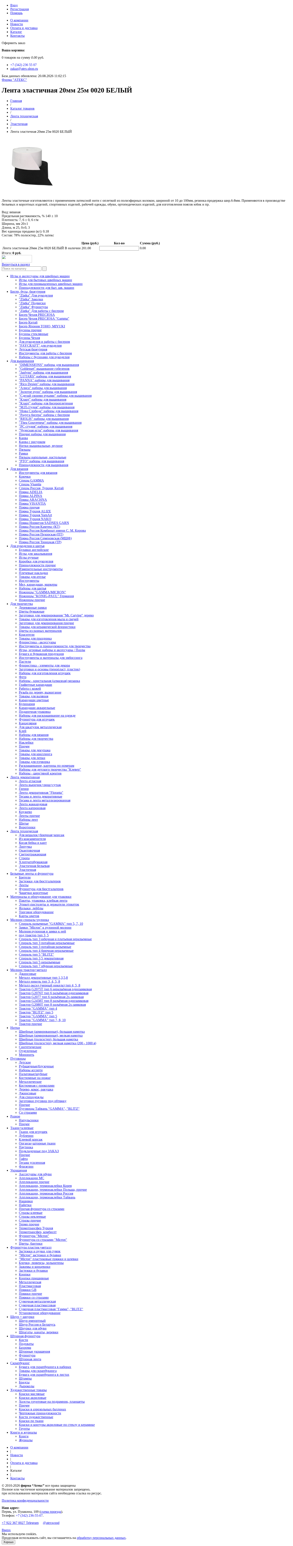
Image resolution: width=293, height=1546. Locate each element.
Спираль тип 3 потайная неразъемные (47, 943)
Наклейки (26, 742)
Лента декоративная (25, 777)
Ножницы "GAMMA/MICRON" (42, 592)
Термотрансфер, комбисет (38, 1232)
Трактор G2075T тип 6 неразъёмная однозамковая (55, 989)
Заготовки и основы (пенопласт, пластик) (49, 669)
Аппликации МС (31, 1178)
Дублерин (26, 1135)
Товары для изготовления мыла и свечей (49, 619)
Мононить (26, 1055)
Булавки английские (34, 550)
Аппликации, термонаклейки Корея (45, 1186)
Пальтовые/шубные (33, 1074)
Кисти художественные (36, 1417)
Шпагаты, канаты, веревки (38, 1332)
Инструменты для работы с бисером (45, 353)
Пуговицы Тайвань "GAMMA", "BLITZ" (49, 1108)
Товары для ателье (32, 577)
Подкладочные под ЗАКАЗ (39, 1151)
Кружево (25, 812)
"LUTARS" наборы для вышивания (45, 376)
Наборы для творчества (36, 738)
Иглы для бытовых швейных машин (45, 280)
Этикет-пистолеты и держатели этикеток (49, 904)
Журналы (26, 1440)
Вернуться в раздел (16, 264)
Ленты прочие (29, 816)
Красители (27, 634)
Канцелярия (27, 723)
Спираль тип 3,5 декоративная (41, 958)
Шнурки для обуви (33, 1328)
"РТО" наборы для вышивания (41, 461)
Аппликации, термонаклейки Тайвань (47, 1197)
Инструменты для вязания (38, 473)
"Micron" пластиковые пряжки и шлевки (48, 1259)
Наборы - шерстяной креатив (40, 773)
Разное (15, 1116)
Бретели (25, 877)
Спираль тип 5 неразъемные (39, 962)
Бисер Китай (28, 322)
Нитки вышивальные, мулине (41, 446)
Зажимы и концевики (34, 1266)
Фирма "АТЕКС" (14, 80)
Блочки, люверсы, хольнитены (41, 1263)
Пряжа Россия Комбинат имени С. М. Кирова (52, 530)
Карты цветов (29, 916)
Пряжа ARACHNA (33, 499)
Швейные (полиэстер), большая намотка (48, 1039)
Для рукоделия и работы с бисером (44, 341)
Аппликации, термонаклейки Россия (46, 1193)
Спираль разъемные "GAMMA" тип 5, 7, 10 (51, 923)
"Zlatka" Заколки (31, 299)
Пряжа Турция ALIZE (35, 511)
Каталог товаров (22, 108)
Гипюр (24, 789)
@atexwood (51, 1523)
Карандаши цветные (34, 700)
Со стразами (28, 1112)
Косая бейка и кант (33, 843)
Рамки (23, 453)
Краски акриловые (32, 1398)
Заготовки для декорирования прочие (46, 623)
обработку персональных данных (101, 1538)
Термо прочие (29, 1224)
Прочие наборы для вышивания (42, 434)
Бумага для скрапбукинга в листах (44, 1374)
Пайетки (25, 1205)
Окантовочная (29, 850)
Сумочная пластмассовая (37, 1305)
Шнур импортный (32, 1320)
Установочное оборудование (39, 1313)
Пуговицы (18, 1058)
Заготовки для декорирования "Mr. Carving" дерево (56, 615)
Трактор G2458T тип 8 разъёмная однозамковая (53, 1001)
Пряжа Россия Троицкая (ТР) (40, 542)
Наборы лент (28, 819)
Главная (16, 101)
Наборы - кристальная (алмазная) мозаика (49, 681)
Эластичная (18, 124)
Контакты (17, 35)
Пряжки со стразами (34, 1297)
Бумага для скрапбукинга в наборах (45, 1367)
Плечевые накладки (33, 573)
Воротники (27, 827)
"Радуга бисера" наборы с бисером (44, 415)
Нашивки (26, 1201)
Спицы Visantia (30, 484)
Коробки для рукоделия (36, 561)
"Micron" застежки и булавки (40, 1255)
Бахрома (25, 1347)
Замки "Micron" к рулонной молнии (45, 927)
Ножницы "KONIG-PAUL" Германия (46, 596)
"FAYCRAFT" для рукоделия (40, 345)
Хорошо (8, 1542)
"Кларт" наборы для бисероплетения (46, 403)
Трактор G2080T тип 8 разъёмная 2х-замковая (52, 1004)
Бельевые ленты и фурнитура (31, 873)
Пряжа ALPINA (30, 496)
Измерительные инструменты (41, 569)
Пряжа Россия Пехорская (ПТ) (41, 534)
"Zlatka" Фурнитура (33, 307)
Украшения (18, 1170)
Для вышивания (22, 361)
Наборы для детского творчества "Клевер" (50, 769)
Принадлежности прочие (37, 565)
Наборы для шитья (32, 588)
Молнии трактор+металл (28, 970)
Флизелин (26, 1166)
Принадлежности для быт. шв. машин (46, 288)
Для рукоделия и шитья (27, 546)
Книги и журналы (23, 1432)
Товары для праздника (35, 638)
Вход (14, 5)
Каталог (16, 32)
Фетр (22, 677)
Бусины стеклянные (33, 334)
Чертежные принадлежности (40, 1413)
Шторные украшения (34, 1351)
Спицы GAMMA (31, 480)
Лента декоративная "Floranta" (41, 792)
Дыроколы (26, 1386)
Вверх (6, 1530)
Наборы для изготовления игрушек (45, 673)
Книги (24, 1436)
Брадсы (24, 1382)
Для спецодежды (31, 1097)
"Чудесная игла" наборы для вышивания (48, 430)
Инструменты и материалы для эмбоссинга (50, 658)
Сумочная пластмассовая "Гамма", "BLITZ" (51, 1309)
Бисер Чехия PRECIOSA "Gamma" (44, 318)
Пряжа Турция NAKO (35, 519)
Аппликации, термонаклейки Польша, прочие (53, 1189)
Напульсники (29, 1120)
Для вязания (19, 469)
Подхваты (26, 1344)
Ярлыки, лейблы (31, 908)
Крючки (25, 476)
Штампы (25, 1378)
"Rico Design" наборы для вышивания (46, 384)
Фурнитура (27, 1355)
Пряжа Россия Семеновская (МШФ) (45, 538)
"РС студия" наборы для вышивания (45, 426)
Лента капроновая (32, 808)
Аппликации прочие (34, 1182)
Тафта (23, 1159)
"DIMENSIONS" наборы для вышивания (49, 365)
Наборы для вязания (33, 735)
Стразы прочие (30, 1220)
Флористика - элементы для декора (44, 665)
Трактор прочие (30, 1024)
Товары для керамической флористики (47, 627)
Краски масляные (32, 1394)
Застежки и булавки (33, 1270)
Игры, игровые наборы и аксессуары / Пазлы (52, 650)
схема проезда (51, 1511)
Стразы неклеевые (32, 1216)
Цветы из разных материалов (40, 631)
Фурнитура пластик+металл (30, 1247)
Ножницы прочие (32, 600)
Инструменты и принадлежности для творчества (55, 646)
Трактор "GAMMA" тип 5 (38, 1016)
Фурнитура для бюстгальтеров (41, 889)
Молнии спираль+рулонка (29, 920)
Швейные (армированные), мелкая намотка (51, 1035)
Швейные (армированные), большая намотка (52, 1031)
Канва (23, 438)
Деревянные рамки (33, 607)
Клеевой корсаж (30, 1139)
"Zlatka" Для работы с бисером (41, 311)
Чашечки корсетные (33, 893)
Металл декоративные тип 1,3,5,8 (43, 977)
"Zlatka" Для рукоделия (36, 295)
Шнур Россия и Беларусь (37, 1324)
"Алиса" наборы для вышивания (43, 388)
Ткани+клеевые (21, 1128)
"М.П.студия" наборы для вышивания (46, 407)
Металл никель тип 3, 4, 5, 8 (39, 981)
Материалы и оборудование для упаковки (40, 896)
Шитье (24, 823)
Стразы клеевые (30, 1213)
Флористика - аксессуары (37, 642)
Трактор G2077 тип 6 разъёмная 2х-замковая (51, 997)
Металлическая (30, 1282)
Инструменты (29, 580)
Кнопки (24, 1274)
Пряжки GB (27, 1290)
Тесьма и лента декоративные (40, 796)
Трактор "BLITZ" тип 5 (36, 1012)
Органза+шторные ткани (37, 1143)
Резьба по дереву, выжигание (40, 692)
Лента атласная (30, 781)
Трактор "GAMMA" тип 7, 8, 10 (42, 1020)
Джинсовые (27, 974)
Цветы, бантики (30, 1243)
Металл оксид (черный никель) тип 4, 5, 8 (49, 985)
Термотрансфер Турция (36, 1228)
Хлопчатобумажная (33, 862)
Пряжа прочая (29, 507)
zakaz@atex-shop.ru (24, 68)
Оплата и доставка (24, 28)
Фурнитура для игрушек (37, 719)
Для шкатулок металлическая (40, 727)
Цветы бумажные (31, 611)
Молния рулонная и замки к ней (42, 931)
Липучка (25, 846)
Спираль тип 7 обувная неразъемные (46, 966)
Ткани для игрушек (33, 1132)
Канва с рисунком (32, 442)
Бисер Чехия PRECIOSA (37, 314)
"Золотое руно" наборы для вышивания (48, 392)
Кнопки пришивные (34, 1278)
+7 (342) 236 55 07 (23, 65)
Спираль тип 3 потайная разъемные (45, 947)
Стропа (24, 858)
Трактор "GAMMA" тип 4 (38, 1008)
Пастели (25, 661)
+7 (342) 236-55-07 (29, 1515)
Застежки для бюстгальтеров (40, 881)
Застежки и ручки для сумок (39, 1251)
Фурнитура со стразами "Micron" (43, 1240)
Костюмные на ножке (35, 1078)
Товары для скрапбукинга (38, 1371)
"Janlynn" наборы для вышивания (43, 372)
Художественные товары (28, 1390)
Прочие (24, 1105)
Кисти (23, 1340)
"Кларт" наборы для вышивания (42, 399)
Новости (16, 24)
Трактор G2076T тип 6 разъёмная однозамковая (53, 993)
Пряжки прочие (30, 1293)
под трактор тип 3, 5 (34, 935)
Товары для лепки (32, 758)
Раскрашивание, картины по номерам (46, 765)
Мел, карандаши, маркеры (38, 584)
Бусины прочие (30, 330)
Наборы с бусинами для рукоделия (44, 357)
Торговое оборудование (36, 912)
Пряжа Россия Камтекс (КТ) (39, 526)
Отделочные (28, 1051)
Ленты (24, 885)
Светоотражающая (32, 854)
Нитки (15, 1028)
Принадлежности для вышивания (43, 465)
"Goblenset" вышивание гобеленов (44, 368)
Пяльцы (24, 449)
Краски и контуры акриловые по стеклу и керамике (57, 1425)
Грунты (24, 1428)
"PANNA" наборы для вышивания (44, 380)
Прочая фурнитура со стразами (41, 1209)
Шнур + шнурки (22, 1317)
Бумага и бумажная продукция (41, 654)
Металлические (30, 1081)
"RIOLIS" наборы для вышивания (44, 419)
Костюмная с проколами (36, 1085)
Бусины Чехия (29, 338)
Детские (25, 1062)
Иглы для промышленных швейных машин (51, 284)
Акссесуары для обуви (35, 1174)
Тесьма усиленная (32, 1162)
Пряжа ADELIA (30, 492)
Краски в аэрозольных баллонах (42, 1409)
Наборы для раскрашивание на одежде (47, 715)
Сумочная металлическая (37, 1301)
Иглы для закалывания (35, 553)
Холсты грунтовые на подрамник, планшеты (52, 1401)
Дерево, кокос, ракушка (36, 1089)
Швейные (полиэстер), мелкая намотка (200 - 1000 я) (57, 1043)
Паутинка (26, 1147)
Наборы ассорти (31, 1070)
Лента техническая (24, 116)
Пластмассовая (30, 1286)
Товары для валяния (33, 696)
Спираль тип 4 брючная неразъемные (46, 950)
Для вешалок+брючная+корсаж (41, 835)
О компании (19, 20)
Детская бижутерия (33, 349)
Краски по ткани (31, 1421)
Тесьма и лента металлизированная (44, 800)
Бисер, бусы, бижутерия (27, 291)
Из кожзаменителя (32, 839)
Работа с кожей (30, 688)
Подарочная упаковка (35, 711)
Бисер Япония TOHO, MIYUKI (42, 326)
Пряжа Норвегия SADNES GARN (44, 523)
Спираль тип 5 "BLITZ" (36, 954)
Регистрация (19, 9)
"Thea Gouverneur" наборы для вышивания (50, 422)
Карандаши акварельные (37, 708)
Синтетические (30, 1047)
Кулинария (27, 704)
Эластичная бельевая (34, 866)
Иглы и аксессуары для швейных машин (40, 276)
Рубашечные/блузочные (36, 1066)
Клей (22, 731)
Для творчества (21, 604)
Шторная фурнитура (25, 1336)
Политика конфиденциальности (25, 1500)
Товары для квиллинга (35, 754)
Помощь (16, 13)
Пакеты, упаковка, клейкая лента (43, 900)
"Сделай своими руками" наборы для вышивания (55, 395)
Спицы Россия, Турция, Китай (41, 488)
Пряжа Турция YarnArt (35, 515)
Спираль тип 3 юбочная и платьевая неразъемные (55, 939)
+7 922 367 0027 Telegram (20, 1523)
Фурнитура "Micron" (34, 1236)
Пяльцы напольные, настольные (42, 457)
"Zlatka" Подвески (32, 303)
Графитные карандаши (35, 684)
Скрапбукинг (20, 1363)
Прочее (24, 746)
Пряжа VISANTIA (32, 503)
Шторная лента (30, 1359)
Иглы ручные (29, 557)
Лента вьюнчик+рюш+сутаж (40, 785)
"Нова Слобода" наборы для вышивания (48, 411)
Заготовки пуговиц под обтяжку (42, 1101)
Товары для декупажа (34, 750)
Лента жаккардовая (33, 804)
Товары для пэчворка (34, 762)
